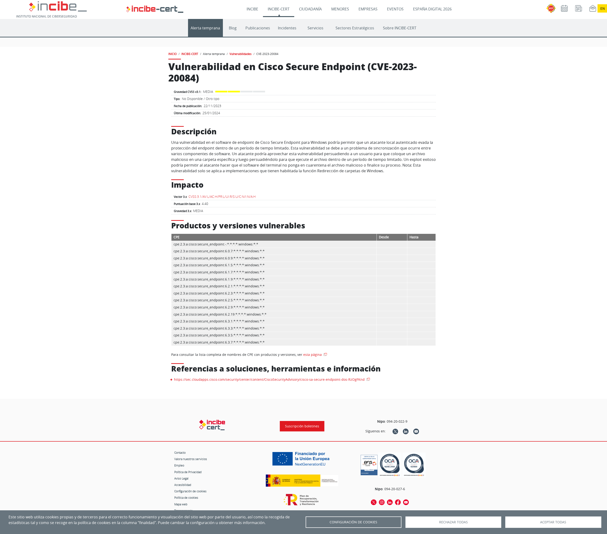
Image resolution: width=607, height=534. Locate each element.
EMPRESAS (368, 9)
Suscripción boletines (302, 426)
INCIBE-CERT (279, 9)
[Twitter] (395, 431)
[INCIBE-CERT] (212, 425)
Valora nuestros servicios (190, 459)
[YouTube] (416, 431)
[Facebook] (398, 502)
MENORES (340, 9)
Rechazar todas (453, 522)
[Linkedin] (406, 431)
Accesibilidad (182, 485)
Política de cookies (186, 497)
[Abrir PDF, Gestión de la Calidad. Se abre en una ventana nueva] (414, 465)
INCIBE (252, 9)
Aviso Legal (181, 478)
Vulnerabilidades (241, 54)
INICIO (172, 54)
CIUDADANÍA (310, 9)
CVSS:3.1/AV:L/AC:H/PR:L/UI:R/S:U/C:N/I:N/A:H (222, 196)
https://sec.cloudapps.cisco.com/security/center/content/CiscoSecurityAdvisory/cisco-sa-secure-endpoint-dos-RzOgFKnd (270, 379)
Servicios (315, 28)
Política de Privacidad (188, 472)
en (602, 8)
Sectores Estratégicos (355, 28)
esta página (313, 354)
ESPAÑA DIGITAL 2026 (432, 9)
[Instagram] (382, 502)
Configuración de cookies (190, 491)
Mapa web (180, 504)
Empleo (179, 465)
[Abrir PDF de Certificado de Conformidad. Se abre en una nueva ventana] (369, 464)
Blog (233, 28)
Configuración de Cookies (353, 522)
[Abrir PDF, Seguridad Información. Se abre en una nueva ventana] (389, 465)
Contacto (180, 452)
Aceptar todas (553, 522)
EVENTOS (395, 9)
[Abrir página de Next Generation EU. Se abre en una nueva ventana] (302, 460)
